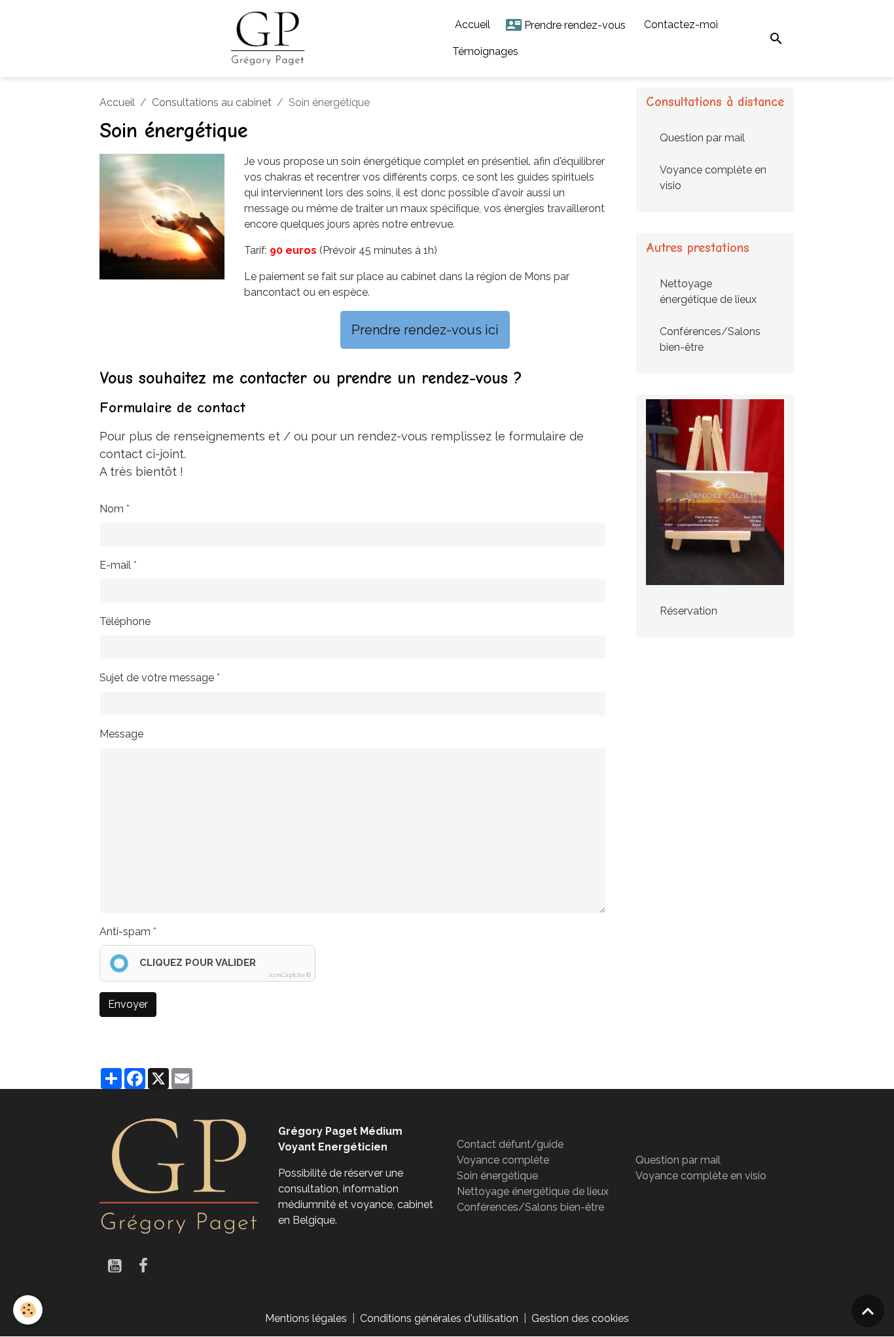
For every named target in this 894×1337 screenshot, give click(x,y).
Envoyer (128, 1004)
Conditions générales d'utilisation (439, 1318)
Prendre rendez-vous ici (425, 330)
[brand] (268, 38)
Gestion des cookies (580, 1318)
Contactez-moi (679, 24)
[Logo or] (179, 1175)
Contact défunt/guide (510, 1144)
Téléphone (125, 621)
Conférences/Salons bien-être (710, 339)
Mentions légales (306, 1318)
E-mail (115, 565)
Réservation (688, 611)
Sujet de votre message (156, 677)
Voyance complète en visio (713, 178)
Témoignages (485, 51)
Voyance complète (503, 1160)
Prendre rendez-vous (574, 25)
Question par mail (702, 138)
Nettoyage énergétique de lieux (708, 291)
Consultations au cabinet (212, 102)
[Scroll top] (867, 1310)
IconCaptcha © (290, 975)
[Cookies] (28, 1310)
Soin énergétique (497, 1175)
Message (121, 734)
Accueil (471, 24)
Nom (111, 509)
